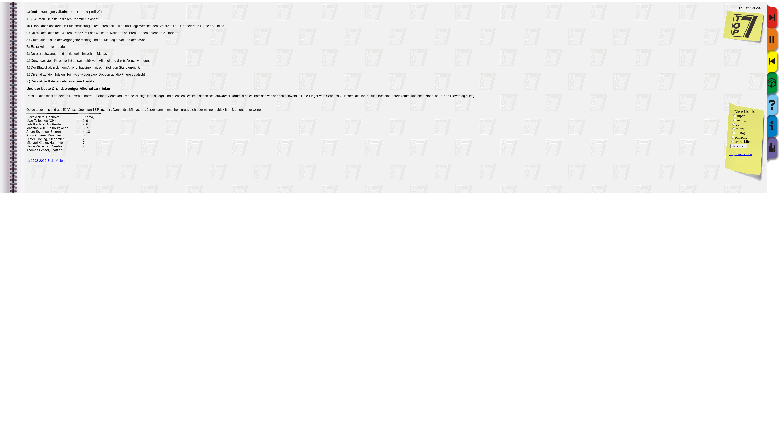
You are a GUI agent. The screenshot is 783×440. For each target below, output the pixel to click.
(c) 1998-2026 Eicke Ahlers (45, 160)
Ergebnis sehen (740, 154)
